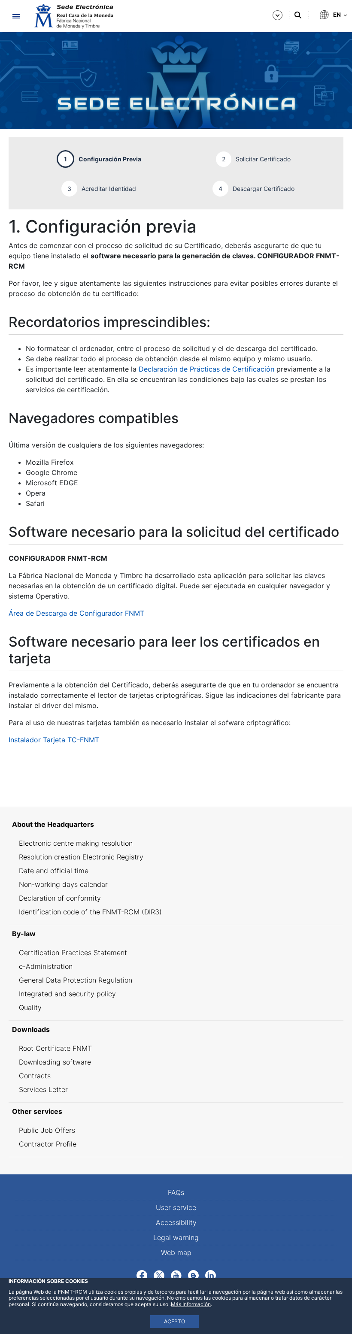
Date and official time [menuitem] (53, 870)
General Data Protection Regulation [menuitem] (75, 980)
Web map (176, 1252)
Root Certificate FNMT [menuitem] (55, 1048)
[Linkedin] (210, 1274)
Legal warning (176, 1237)
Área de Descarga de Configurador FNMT (76, 613)
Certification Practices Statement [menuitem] (73, 952)
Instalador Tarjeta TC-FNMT (54, 739)
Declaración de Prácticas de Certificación (206, 369)
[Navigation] (16, 16)
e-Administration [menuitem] (46, 966)
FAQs (176, 1192)
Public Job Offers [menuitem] (47, 1130)
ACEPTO (174, 1321)
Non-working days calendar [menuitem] (63, 884)
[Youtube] (176, 1274)
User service (176, 1207)
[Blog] (193, 1274)
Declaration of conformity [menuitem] (60, 898)
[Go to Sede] (73, 16)
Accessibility (176, 1222)
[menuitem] (176, 824)
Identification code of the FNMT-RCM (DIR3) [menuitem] (90, 911)
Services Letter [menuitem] (43, 1089)
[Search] (297, 15)
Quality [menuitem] (30, 1007)
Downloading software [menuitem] (55, 1062)
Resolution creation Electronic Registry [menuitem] (81, 857)
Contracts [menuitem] (35, 1075)
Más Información (191, 1304)
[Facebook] (142, 1274)
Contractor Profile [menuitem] (47, 1144)
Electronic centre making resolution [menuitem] (76, 843)
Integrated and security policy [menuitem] (67, 993)
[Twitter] (159, 1274)
